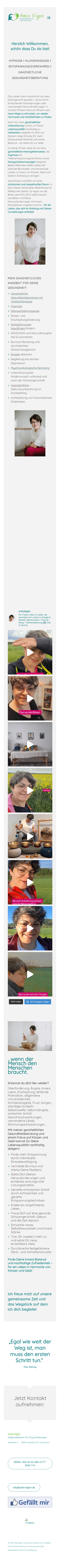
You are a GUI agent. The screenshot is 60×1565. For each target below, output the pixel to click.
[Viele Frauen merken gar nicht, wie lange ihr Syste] (30, 652)
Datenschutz (38, 1543)
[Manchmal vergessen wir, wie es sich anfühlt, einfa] (30, 698)
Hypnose (15, 60)
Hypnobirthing (20, 385)
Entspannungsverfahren (29, 66)
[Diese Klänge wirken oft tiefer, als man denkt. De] (30, 836)
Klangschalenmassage (25, 311)
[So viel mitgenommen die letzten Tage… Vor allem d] (30, 882)
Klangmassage (37, 60)
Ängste (15, 354)
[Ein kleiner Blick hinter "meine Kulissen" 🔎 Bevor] (30, 744)
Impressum (28, 1543)
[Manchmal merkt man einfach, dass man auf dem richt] (30, 928)
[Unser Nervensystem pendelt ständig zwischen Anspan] (30, 790)
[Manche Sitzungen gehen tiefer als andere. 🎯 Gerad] (30, 974)
